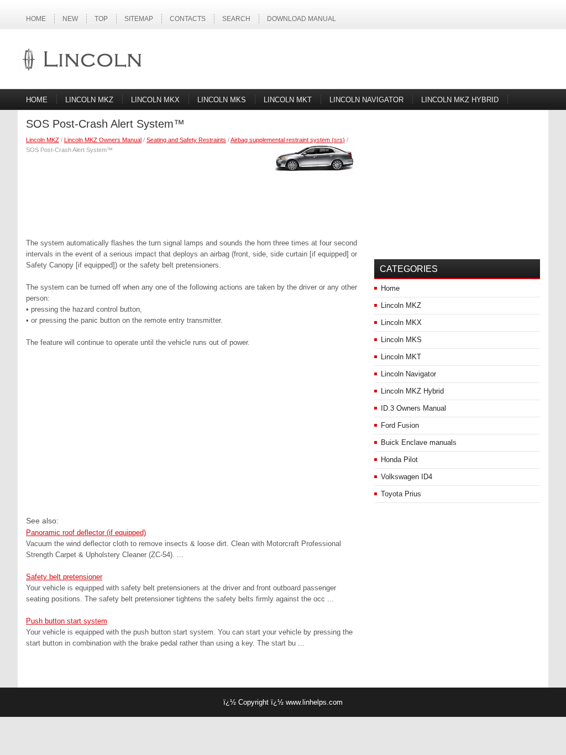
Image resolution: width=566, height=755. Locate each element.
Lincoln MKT (288, 100)
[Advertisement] (192, 193)
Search (236, 19)
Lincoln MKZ (89, 100)
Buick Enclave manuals (419, 442)
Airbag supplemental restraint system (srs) (287, 140)
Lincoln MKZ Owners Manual (103, 140)
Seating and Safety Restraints (186, 140)
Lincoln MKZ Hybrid (460, 100)
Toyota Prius (401, 494)
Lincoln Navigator (366, 100)
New (70, 19)
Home (36, 19)
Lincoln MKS (221, 100)
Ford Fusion (400, 425)
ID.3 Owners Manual (413, 408)
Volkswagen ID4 (406, 477)
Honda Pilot (399, 459)
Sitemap (138, 19)
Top (101, 19)
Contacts (188, 19)
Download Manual (301, 19)
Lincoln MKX (155, 100)
